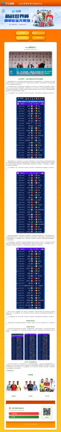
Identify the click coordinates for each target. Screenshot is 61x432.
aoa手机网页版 (22, 37)
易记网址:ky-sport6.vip (38, 33)
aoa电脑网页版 (38, 37)
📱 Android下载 (13, 413)
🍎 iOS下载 (12, 417)
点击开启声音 (47, 73)
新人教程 (22, 33)
